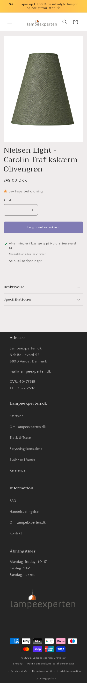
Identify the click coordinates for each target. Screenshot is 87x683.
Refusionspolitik (42, 671)
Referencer (18, 471)
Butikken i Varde (22, 460)
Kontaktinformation (69, 671)
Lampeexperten (43, 658)
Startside (16, 416)
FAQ (13, 501)
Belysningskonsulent (26, 449)
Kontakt (16, 533)
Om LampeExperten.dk (28, 523)
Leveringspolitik (46, 678)
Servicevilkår (19, 671)
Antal (7, 200)
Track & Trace (20, 438)
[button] (9, 22)
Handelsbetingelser (25, 512)
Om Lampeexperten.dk (28, 427)
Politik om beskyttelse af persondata (50, 663)
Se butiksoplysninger (25, 261)
